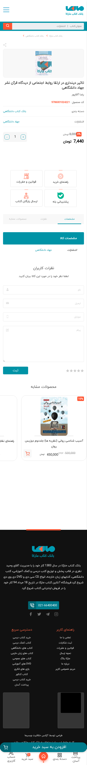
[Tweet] (26, 45)
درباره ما (65, 663)
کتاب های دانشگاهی (21, 648)
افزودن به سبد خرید (49, 747)
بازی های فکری (21, 669)
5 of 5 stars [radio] (67, 370)
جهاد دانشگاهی (43, 250)
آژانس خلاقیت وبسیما (36, 735)
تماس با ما (65, 637)
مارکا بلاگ (65, 658)
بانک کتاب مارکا (55, 36)
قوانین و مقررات (26, 182)
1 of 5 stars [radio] (82, 370)
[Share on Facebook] (12, 45)
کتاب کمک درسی (22, 642)
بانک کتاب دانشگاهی (35, 36)
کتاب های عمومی (22, 658)
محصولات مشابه (18, 219)
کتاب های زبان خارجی (22, 653)
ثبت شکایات (65, 642)
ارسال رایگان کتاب (26, 201)
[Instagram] (56, 614)
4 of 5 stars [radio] (71, 370)
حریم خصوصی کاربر (65, 669)
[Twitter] (39, 614)
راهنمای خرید (60, 182)
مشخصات (69, 219)
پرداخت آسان (22, 684)
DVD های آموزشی (21, 663)
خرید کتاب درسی (22, 637)
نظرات (43, 219)
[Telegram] (48, 614)
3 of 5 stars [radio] (74, 370)
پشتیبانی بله (61, 202)
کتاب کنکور (22, 674)
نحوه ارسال (65, 653)
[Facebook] (31, 614)
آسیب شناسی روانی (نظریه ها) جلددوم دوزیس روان (54, 443)
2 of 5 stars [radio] (78, 370)
